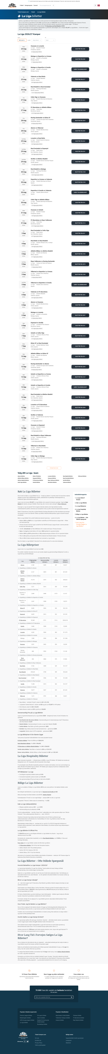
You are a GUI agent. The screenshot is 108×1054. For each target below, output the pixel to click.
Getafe (22, 626)
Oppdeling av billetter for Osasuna (29, 647)
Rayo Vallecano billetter (53, 480)
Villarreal (22, 696)
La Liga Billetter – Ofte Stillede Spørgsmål (82, 518)
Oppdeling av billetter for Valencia (28, 693)
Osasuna (22, 644)
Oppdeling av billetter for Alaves (28, 568)
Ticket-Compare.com (23, 12)
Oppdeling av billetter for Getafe (28, 629)
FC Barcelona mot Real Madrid (52, 26)
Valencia (22, 690)
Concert (36, 5)
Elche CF (22, 608)
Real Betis (22, 666)
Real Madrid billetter (68, 476)
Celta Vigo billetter (22, 482)
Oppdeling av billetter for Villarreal (28, 699)
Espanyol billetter (37, 478)
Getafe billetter (36, 482)
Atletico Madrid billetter (23, 480)
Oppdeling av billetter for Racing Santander (31, 655)
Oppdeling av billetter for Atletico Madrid (30, 583)
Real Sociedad (22, 678)
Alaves (22, 565)
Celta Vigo (22, 586)
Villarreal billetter (82, 476)
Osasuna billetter (52, 478)
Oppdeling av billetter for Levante (28, 635)
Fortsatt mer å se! (54, 468)
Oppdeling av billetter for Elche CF (28, 611)
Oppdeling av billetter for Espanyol (29, 617)
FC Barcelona (22, 620)
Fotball (22, 5)
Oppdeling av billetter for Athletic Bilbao (30, 576)
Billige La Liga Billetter (82, 514)
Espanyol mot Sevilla (48, 792)
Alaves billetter (21, 476)
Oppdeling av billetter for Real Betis (29, 669)
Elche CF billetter (37, 476)
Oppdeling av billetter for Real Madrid (29, 675)
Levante (22, 632)
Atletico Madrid (47, 794)
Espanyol (22, 614)
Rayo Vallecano (62, 504)
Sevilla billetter (66, 480)
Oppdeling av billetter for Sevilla (28, 687)
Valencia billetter (67, 482)
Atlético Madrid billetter (63, 951)
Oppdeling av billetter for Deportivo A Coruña (31, 597)
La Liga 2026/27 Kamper (80, 498)
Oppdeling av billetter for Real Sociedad (30, 681)
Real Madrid (22, 672)
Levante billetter (52, 476)
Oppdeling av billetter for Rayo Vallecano (30, 663)
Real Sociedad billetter (68, 478)
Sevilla (22, 684)
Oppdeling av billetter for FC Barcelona (30, 623)
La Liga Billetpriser (81, 506)
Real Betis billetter (52, 482)
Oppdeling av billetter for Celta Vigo (29, 589)
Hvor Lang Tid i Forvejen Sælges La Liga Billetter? (81, 524)
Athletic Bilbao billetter (23, 478)
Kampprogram (28, 5)
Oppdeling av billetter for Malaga (28, 641)
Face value (20, 843)
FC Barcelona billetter (38, 480)
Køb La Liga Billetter (81, 503)
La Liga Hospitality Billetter (81, 510)
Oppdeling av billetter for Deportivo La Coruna (32, 605)
